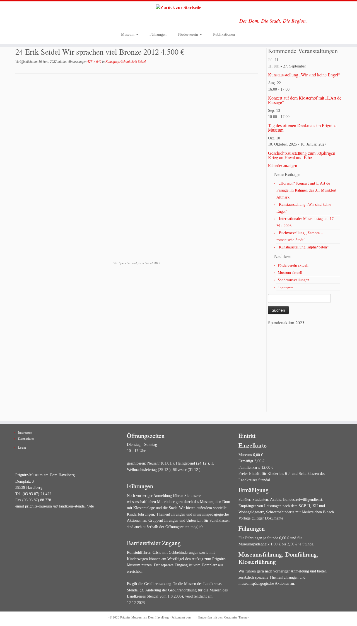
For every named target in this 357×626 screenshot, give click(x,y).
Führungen (158, 34)
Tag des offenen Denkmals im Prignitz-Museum (302, 127)
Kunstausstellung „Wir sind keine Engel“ (304, 75)
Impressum (25, 432)
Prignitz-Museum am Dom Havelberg (144, 617)
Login (22, 447)
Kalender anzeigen (282, 166)
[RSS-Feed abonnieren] (18, 618)
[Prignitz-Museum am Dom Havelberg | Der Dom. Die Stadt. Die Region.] (178, 7)
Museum (128, 34)
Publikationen (224, 34)
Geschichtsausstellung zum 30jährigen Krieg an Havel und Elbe (301, 155)
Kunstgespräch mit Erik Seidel (125, 62)
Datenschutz (26, 438)
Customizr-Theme (235, 617)
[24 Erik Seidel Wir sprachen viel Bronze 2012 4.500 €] (136, 171)
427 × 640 (93, 62)
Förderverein (188, 34)
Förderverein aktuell (293, 265)
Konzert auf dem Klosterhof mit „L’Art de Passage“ (304, 100)
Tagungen (285, 287)
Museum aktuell (290, 272)
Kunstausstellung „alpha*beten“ (304, 247)
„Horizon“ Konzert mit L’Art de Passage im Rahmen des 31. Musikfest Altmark (306, 190)
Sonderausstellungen (293, 280)
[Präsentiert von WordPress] (194, 616)
